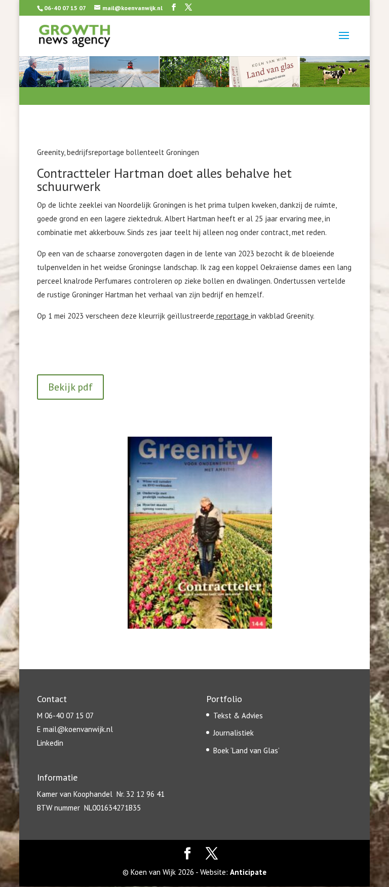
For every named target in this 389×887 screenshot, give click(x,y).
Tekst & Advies (238, 715)
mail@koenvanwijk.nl (78, 729)
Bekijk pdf (70, 387)
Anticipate (248, 872)
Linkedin (50, 743)
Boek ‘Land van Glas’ (246, 750)
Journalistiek (233, 733)
